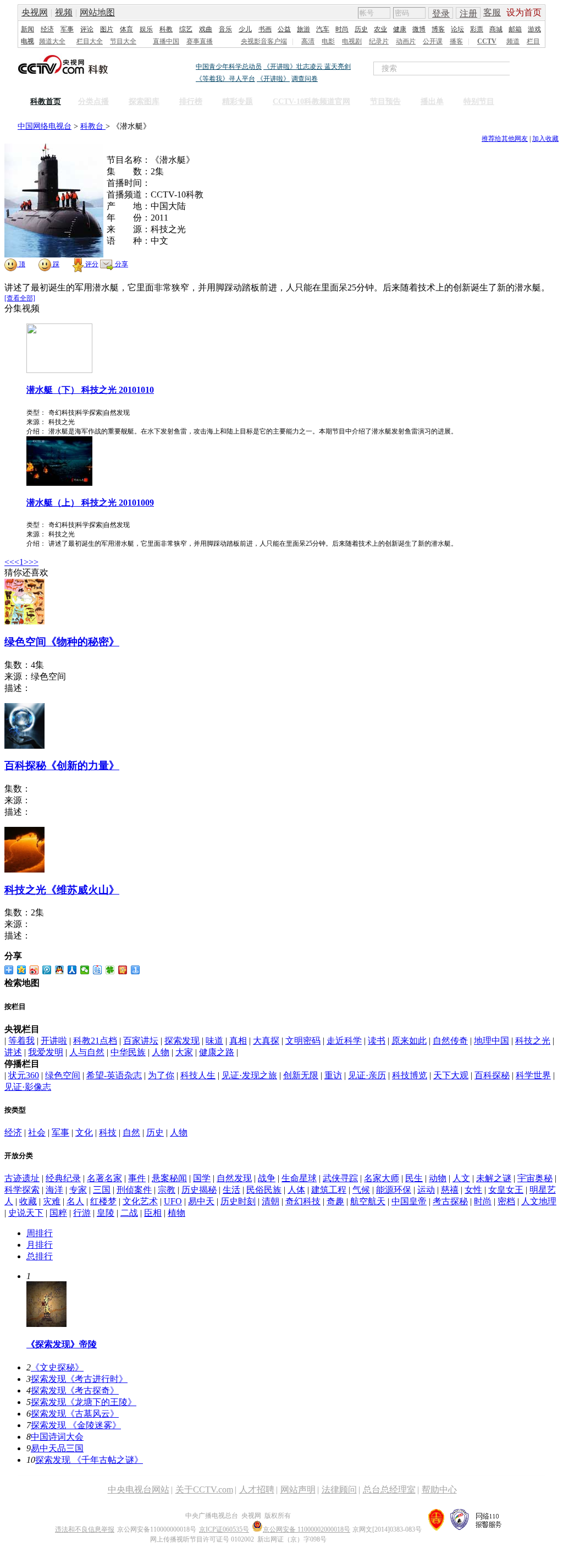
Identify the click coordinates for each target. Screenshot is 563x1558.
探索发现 (182, 1040)
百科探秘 (492, 1075)
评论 (86, 29)
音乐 (225, 29)
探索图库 (144, 101)
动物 (437, 1178)
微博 (419, 29)
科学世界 (533, 1075)
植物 (176, 1212)
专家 (78, 1189)
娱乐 (146, 29)
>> (33, 562)
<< (9, 562)
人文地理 (538, 1201)
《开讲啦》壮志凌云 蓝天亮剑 (307, 66)
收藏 (28, 1201)
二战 (129, 1212)
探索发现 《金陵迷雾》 (76, 1425)
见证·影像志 (27, 1086)
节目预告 (385, 101)
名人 (75, 1201)
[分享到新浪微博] (34, 969)
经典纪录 (63, 1178)
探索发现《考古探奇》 (75, 1390)
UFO (173, 1201)
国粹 (58, 1212)
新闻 (27, 29)
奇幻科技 (303, 1201)
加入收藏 (545, 138)
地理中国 (491, 1040)
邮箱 (515, 29)
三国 (102, 1189)
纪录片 (379, 41)
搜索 (533, 68)
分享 (120, 264)
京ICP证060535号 (224, 1529)
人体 (296, 1189)
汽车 (322, 29)
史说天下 (25, 1212)
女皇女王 (505, 1189)
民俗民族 (264, 1189)
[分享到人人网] (72, 969)
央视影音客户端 (264, 41)
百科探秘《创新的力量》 (61, 765)
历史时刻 (238, 1201)
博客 (438, 29)
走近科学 (344, 1040)
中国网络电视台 (44, 126)
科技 (108, 1132)
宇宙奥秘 (535, 1178)
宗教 (166, 1189)
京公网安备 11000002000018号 (306, 1529)
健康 (399, 29)
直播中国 (166, 41)
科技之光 (532, 1040)
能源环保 (393, 1189)
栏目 (533, 41)
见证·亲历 (367, 1075)
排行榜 (190, 101)
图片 (106, 29)
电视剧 (352, 41)
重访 (333, 1075)
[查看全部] (19, 298)
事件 (137, 1178)
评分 (91, 264)
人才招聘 (256, 1489)
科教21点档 (95, 1040)
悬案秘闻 (169, 1178)
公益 (284, 29)
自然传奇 (450, 1040)
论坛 (457, 29)
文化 (84, 1132)
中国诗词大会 (57, 1436)
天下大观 (450, 1075)
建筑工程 (328, 1189)
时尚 (342, 29)
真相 (238, 1040)
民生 (414, 1178)
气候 (361, 1189)
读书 (376, 1040)
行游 (82, 1212)
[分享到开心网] (123, 969)
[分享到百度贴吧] (97, 969)
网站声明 (298, 1489)
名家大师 (381, 1178)
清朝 (270, 1201)
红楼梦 (103, 1201)
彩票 (476, 29)
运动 (426, 1189)
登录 (441, 13)
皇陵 (105, 1212)
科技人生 (198, 1075)
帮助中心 (439, 1489)
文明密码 (303, 1040)
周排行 (39, 1233)
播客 (456, 41)
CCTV (486, 41)
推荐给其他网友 (505, 138)
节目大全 (123, 41)
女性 (473, 1189)
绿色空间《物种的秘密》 (61, 642)
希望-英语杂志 (114, 1075)
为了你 (161, 1075)
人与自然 (86, 1052)
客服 (492, 12)
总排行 (39, 1256)
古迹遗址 (22, 1178)
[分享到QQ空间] (21, 969)
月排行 (39, 1244)
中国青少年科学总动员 (229, 66)
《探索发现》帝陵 (61, 1344)
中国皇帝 (409, 1201)
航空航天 (367, 1201)
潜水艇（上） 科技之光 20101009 (90, 502)
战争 (266, 1178)
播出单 (432, 101)
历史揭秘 (199, 1189)
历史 (361, 29)
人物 (160, 1052)
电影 (328, 41)
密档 (506, 1201)
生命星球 (299, 1178)
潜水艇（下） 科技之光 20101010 (90, 389)
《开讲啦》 (273, 79)
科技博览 (409, 1075)
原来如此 (409, 1040)
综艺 (185, 29)
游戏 (534, 29)
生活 (231, 1189)
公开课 (433, 41)
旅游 (303, 29)
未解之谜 (493, 1178)
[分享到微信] (85, 969)
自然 (131, 1132)
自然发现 (234, 1178)
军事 (67, 29)
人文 (461, 1178)
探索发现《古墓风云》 (75, 1413)
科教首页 (45, 101)
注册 (468, 13)
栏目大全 (89, 41)
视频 (64, 12)
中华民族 (128, 1052)
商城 (496, 29)
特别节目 (478, 101)
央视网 (34, 12)
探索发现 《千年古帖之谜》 (89, 1459)
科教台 (93, 126)
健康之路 (216, 1052)
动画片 (406, 41)
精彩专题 (237, 101)
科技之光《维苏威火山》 (61, 890)
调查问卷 (304, 79)
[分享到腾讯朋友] (110, 969)
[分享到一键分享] (135, 969)
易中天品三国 (57, 1448)
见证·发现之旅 (249, 1075)
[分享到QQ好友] (59, 969)
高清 (307, 41)
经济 (47, 29)
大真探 (266, 1040)
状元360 (23, 1075)
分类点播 (93, 101)
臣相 (153, 1212)
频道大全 (52, 41)
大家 (184, 1052)
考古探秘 (450, 1201)
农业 (380, 29)
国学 (202, 1178)
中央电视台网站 (138, 1489)
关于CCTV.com (204, 1489)
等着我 (21, 1040)
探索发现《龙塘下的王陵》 (83, 1402)
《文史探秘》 (57, 1367)
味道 (214, 1040)
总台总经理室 (389, 1489)
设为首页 (524, 12)
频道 (513, 41)
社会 (37, 1132)
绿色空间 (62, 1075)
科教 (166, 29)
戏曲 (205, 29)
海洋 (54, 1189)
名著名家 (104, 1178)
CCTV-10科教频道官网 (311, 101)
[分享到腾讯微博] (47, 969)
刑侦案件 (134, 1189)
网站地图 (97, 12)
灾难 (51, 1201)
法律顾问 (339, 1489)
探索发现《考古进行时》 (79, 1379)
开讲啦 (54, 1040)
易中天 (201, 1201)
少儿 (245, 29)
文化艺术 (140, 1201)
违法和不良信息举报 (84, 1529)
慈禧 (450, 1189)
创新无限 (300, 1075)
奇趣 (335, 1201)
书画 (265, 29)
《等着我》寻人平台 (225, 79)
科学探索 (22, 1189)
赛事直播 (199, 41)
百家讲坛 (140, 1040)
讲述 (13, 1052)
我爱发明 (45, 1052)
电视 (27, 41)
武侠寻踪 (340, 1178)
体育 (126, 29)
